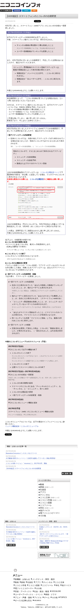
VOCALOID (56, 591)
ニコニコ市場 (46, 500)
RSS (34, 10)
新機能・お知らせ (22, 579)
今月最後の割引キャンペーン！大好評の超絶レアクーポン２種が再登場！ (31, 458)
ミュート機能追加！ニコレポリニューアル (21, 426)
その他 (43, 516)
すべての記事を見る (6, 10)
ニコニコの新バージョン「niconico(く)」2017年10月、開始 (26, 463)
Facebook (17, 10)
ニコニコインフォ (21, 5)
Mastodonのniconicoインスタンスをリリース (21, 453)
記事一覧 (67, 474)
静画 (42, 487)
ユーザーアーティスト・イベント (29, 594)
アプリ (43, 492)
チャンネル (45, 495)
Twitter (26, 10)
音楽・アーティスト (23, 591)
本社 (42, 508)
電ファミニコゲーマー (50, 513)
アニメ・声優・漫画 (23, 598)
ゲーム (47, 598)
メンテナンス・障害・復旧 (43, 579)
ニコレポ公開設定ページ (50, 172)
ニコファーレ (46, 505)
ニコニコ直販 (46, 503)
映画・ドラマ (50, 594)
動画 (42, 484)
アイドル (38, 598)
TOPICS (63, 597)
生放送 (43, 490)
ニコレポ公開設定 (37, 179)
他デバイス (45, 510)
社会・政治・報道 (41, 591)
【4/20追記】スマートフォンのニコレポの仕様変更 (23, 468)
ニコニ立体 (45, 497)
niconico (37, 600)
